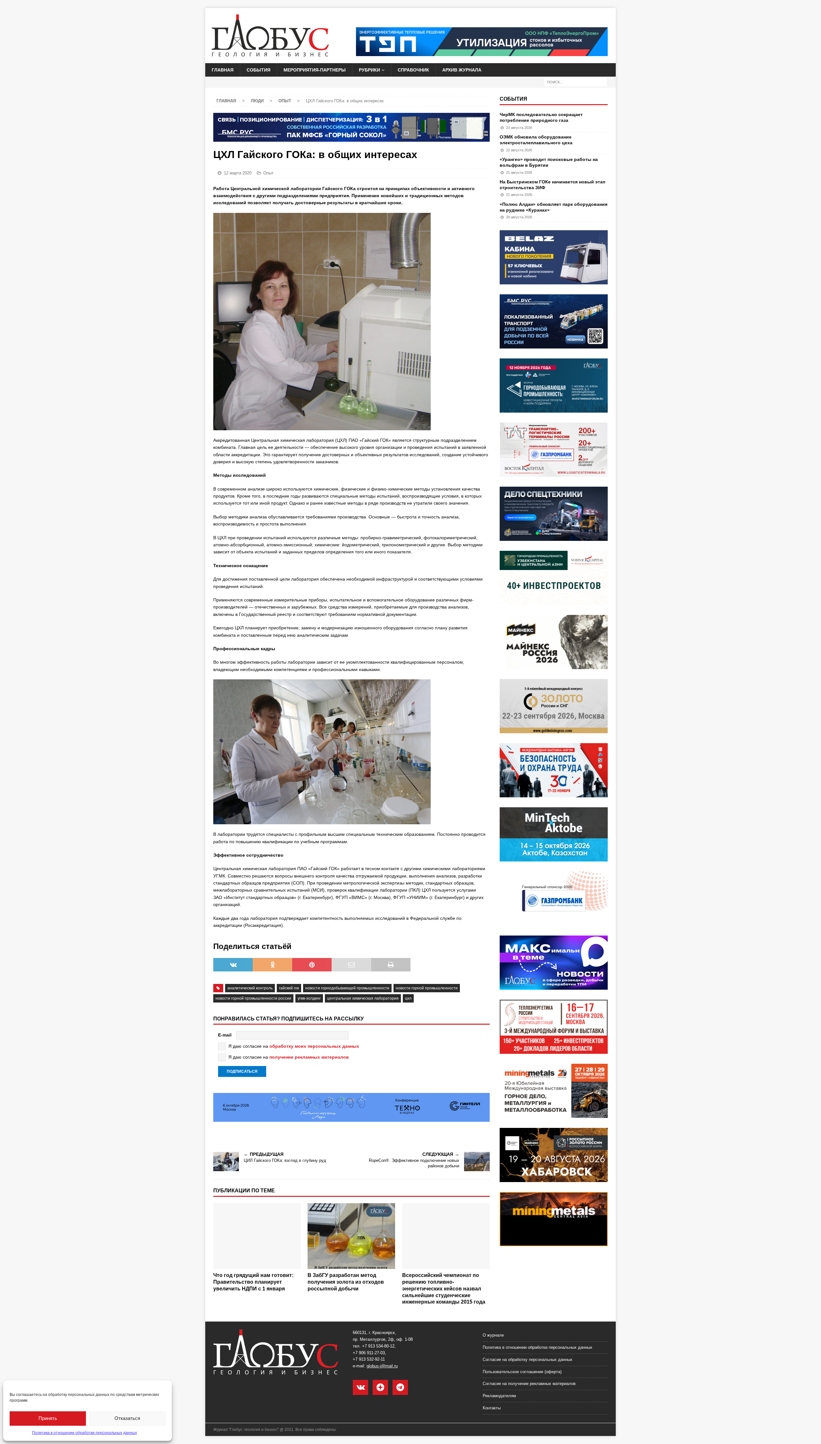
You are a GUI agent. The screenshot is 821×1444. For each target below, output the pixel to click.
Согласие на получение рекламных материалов (529, 1383)
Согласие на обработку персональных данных (527, 1359)
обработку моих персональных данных (314, 1046)
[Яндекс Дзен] (380, 1387)
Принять (47, 1418)
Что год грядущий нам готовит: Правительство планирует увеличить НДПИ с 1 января (253, 1281)
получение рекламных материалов (309, 1057)
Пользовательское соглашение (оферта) (522, 1371)
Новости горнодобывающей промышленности (347, 988)
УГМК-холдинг (309, 998)
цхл (408, 998)
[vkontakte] (360, 1387)
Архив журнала (461, 69)
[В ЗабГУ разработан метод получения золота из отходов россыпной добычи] (351, 1236)
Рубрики (369, 69)
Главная (222, 69)
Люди (257, 100)
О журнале (493, 1335)
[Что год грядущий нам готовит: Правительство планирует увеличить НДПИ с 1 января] (257, 1236)
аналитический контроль (250, 988)
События (258, 69)
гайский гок (289, 988)
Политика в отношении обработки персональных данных (84, 1433)
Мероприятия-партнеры (315, 69)
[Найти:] (576, 82)
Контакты (492, 1408)
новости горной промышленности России (253, 998)
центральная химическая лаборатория (363, 998)
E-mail (225, 1034)
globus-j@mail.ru (382, 1366)
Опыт (268, 173)
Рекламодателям (499, 1395)
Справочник (413, 69)
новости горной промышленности (427, 988)
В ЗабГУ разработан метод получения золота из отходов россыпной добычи (346, 1281)
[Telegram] (400, 1387)
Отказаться (127, 1418)
